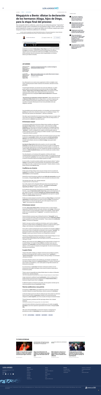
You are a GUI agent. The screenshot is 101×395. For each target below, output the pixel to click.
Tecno (46, 375)
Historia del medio (85, 372)
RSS (82, 370)
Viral (46, 377)
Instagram (5, 374)
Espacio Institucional (49, 378)
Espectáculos (29, 378)
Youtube (13, 374)
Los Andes (18, 12)
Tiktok (8, 374)
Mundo (46, 367)
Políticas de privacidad (86, 369)
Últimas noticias (30, 369)
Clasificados (65, 372)
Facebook (3, 374)
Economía (29, 372)
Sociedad (28, 374)
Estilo (46, 372)
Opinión (46, 369)
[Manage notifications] (98, 390)
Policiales (28, 375)
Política (22, 12)
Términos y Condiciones (86, 367)
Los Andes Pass (66, 369)
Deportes (28, 377)
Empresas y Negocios (49, 370)
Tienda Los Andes (66, 370)
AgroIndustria (47, 374)
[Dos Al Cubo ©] (90, 388)
